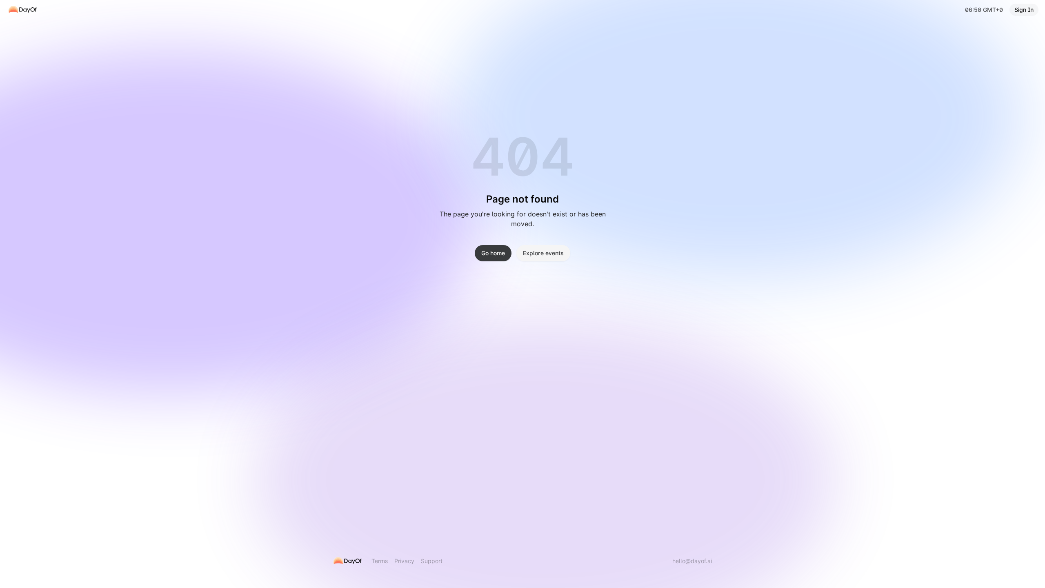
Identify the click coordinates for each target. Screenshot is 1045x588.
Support (431, 560)
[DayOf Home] (22, 9)
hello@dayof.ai (692, 560)
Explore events (543, 252)
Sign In (1024, 9)
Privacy (404, 560)
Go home (493, 252)
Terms (379, 560)
